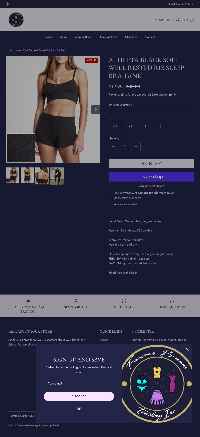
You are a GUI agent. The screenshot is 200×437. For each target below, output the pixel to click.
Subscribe (79, 396)
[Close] (187, 349)
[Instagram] (79, 408)
